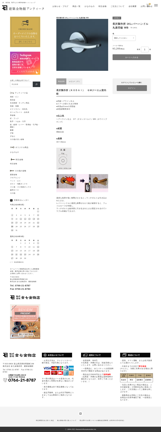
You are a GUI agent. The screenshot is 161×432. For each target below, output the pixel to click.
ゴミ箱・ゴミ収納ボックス (20, 187)
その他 (12, 193)
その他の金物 (20, 171)
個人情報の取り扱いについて (67, 420)
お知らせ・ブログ (60, 6)
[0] (148, 6)
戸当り (12, 136)
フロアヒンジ (15, 178)
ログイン (132, 88)
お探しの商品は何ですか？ (20, 80)
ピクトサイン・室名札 (19, 109)
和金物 (12, 115)
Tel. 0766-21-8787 (20, 285)
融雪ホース (14, 190)
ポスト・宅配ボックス (19, 184)
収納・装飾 (14, 106)
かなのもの (90, 6)
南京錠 (12, 100)
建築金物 (13, 175)
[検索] (36, 84)
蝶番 (12, 130)
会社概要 (133, 6)
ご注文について (118, 6)
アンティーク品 (21, 93)
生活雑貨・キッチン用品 (19, 103)
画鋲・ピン (14, 97)
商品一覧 (76, 6)
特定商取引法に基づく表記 (45, 420)
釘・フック (14, 118)
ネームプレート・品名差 (19, 112)
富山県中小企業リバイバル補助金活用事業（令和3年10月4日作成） (102, 420)
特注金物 (102, 6)
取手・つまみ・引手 (18, 121)
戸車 (12, 133)
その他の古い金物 (17, 139)
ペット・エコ (15, 181)
